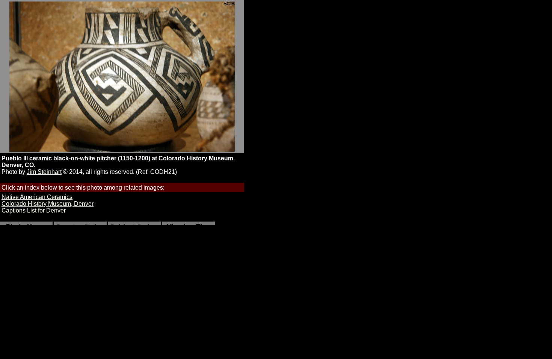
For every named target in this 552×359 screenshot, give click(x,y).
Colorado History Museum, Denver (48, 204)
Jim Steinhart (44, 172)
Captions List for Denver (34, 210)
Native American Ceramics (37, 197)
